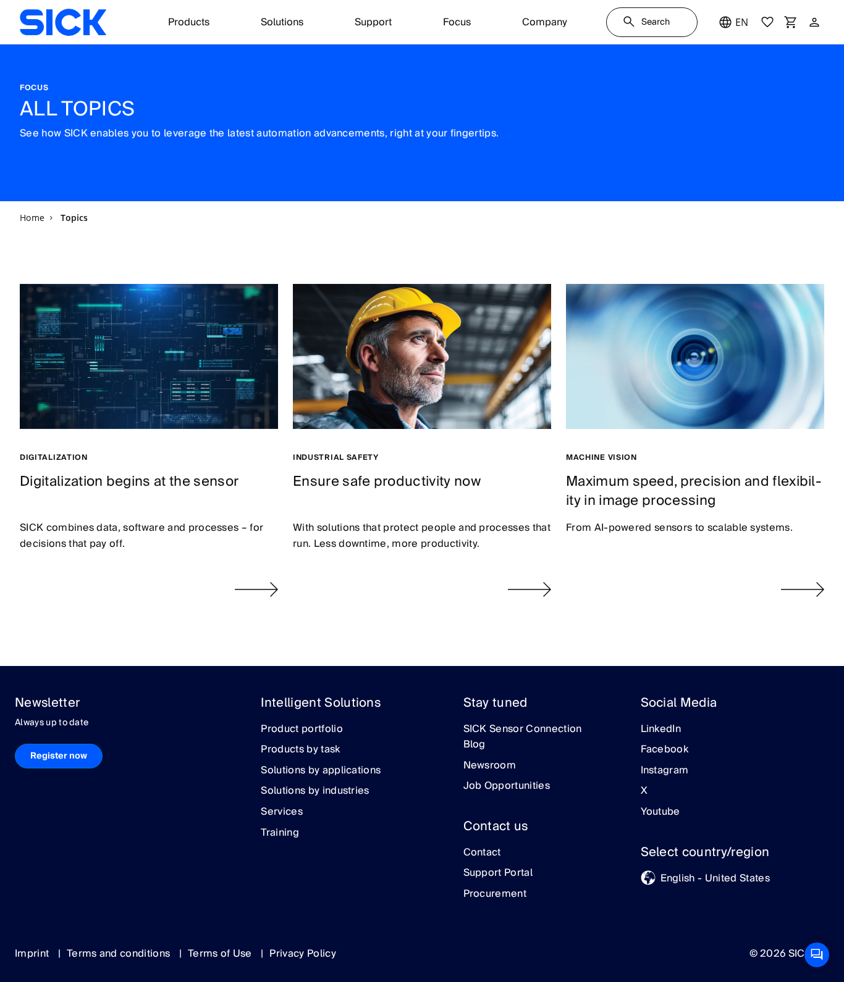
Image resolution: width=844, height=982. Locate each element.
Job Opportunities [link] (506, 786)
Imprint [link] (33, 953)
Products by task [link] (300, 750)
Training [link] (280, 833)
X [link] (644, 791)
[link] (63, 22)
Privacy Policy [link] (302, 953)
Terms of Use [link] (221, 953)
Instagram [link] (665, 771)
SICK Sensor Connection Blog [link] (522, 737)
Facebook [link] (665, 750)
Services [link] (282, 812)
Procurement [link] (495, 894)
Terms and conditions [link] (120, 953)
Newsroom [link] (490, 766)
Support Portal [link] (498, 873)
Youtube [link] (660, 812)
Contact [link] (482, 853)
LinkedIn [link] (661, 730)
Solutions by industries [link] (315, 791)
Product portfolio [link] (301, 730)
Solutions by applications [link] (321, 771)
